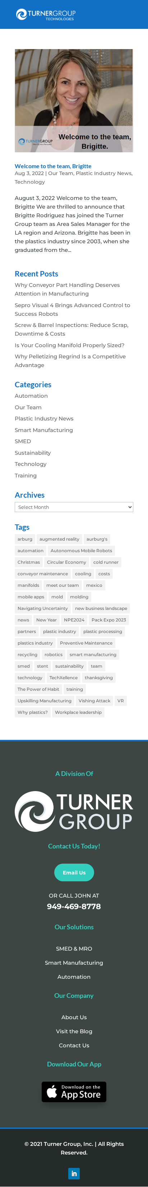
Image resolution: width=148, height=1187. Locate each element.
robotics (54, 654)
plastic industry (59, 631)
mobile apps (31, 596)
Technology (30, 182)
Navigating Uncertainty (43, 608)
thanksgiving (99, 677)
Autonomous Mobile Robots (81, 550)
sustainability (69, 666)
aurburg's (97, 539)
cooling (83, 573)
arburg (25, 539)
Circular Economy (66, 562)
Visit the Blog (74, 1031)
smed (24, 666)
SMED (23, 441)
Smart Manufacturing (44, 430)
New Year (46, 620)
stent (42, 666)
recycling (27, 654)
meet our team (62, 585)
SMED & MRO (74, 948)
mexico (94, 585)
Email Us (74, 872)
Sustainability (33, 452)
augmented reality (59, 539)
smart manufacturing (93, 654)
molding (79, 596)
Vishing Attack (94, 700)
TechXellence (64, 677)
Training (26, 475)
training (74, 689)
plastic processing (102, 631)
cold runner (106, 562)
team (96, 666)
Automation (31, 395)
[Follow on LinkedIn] (74, 1173)
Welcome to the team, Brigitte (53, 165)
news (23, 620)
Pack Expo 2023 (109, 620)
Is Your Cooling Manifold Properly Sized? (70, 345)
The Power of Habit (38, 689)
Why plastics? (33, 712)
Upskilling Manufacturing (44, 700)
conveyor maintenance (43, 573)
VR (120, 700)
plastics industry (35, 643)
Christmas (29, 562)
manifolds (28, 585)
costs (104, 573)
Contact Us (74, 1045)
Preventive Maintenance (86, 643)
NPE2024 (74, 620)
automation (30, 550)
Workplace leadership (78, 712)
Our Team (60, 173)
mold (57, 596)
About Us (74, 1017)
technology (30, 677)
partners (27, 631)
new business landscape (101, 608)
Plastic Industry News (103, 173)
